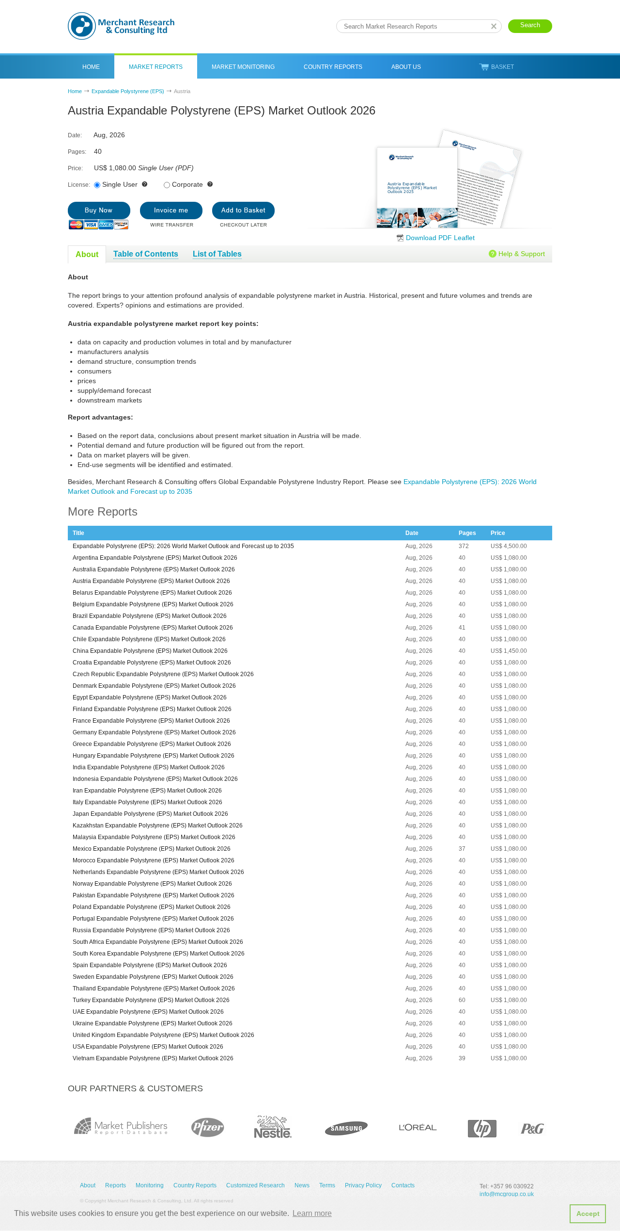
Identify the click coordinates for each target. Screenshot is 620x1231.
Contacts (403, 1185)
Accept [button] (588, 1213)
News (302, 1185)
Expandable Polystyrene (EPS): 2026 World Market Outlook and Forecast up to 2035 (183, 546)
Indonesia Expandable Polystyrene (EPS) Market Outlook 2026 (155, 779)
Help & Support (521, 254)
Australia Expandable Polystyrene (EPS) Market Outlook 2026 (154, 569)
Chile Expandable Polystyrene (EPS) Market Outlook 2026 (149, 639)
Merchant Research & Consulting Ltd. (121, 26)
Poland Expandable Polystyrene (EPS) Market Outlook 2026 (152, 907)
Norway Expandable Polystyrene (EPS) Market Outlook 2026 (152, 883)
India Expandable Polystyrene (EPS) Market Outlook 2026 (149, 767)
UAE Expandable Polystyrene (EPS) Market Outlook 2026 (148, 1011)
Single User (120, 184)
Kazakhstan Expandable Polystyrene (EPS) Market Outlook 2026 (158, 825)
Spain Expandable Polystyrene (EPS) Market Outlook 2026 (150, 965)
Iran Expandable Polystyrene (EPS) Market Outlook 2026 (147, 790)
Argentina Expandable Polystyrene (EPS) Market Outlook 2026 (155, 557)
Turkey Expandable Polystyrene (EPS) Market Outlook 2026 (151, 1000)
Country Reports (333, 67)
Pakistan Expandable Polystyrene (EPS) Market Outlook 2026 (153, 895)
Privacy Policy (363, 1185)
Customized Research (255, 1185)
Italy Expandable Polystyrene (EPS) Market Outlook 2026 (147, 802)
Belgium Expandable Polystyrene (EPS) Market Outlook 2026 (153, 604)
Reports (115, 1185)
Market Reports (156, 67)
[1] (99, 215)
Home (91, 67)
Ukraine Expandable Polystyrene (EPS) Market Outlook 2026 (152, 1023)
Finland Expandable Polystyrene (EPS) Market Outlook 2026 (152, 709)
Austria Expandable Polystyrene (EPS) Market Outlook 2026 (151, 581)
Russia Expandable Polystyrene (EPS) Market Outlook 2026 (151, 930)
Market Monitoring (243, 67)
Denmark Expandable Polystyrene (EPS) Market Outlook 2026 (154, 685)
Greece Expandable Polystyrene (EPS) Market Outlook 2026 (152, 744)
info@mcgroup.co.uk (507, 1194)
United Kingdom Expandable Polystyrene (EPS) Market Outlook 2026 (163, 1035)
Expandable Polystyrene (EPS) (128, 91)
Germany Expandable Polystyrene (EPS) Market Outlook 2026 (154, 732)
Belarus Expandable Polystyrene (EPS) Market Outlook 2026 (152, 592)
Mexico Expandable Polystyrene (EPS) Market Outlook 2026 (152, 848)
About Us (406, 67)
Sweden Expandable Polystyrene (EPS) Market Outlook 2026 (153, 976)
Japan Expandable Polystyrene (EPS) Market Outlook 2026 (150, 813)
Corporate (187, 184)
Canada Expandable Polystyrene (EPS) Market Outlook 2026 (153, 627)
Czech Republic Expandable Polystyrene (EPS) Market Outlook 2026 (163, 674)
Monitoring (150, 1185)
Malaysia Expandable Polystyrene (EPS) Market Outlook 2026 (154, 837)
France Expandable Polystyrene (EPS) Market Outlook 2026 (151, 720)
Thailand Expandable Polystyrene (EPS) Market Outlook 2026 (154, 988)
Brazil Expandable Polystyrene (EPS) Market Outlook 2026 (150, 616)
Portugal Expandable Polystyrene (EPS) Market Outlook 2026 (153, 918)
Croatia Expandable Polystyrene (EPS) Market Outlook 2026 (152, 662)
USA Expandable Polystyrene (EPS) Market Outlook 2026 (148, 1046)
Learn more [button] (312, 1213)
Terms (327, 1185)
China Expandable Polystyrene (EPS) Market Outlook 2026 (150, 651)
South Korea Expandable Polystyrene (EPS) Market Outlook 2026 (159, 953)
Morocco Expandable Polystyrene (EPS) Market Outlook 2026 (153, 860)
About (87, 1185)
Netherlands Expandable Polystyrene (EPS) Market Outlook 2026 (158, 872)
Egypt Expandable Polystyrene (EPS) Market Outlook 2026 (150, 697)
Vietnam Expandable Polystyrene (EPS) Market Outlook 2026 (153, 1058)
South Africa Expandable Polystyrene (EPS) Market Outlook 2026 (158, 942)
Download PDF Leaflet (440, 238)
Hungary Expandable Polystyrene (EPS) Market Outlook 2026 (153, 755)
